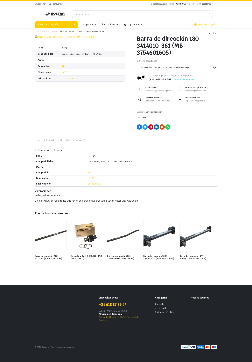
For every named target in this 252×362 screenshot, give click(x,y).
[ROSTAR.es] (55, 14)
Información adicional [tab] (48, 140)
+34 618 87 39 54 (182, 4)
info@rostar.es (205, 4)
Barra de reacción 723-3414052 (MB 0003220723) (120, 257)
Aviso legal (160, 308)
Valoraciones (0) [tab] (76, 140)
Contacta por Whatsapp (184, 79)
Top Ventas (134, 24)
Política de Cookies (164, 312)
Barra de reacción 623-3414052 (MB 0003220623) (48, 257)
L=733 (64, 72)
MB (63, 66)
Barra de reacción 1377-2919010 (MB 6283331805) (193, 257)
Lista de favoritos (56, 4)
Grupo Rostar (40, 4)
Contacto (159, 304)
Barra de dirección (49, 32)
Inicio (37, 32)
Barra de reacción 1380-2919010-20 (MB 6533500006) (158, 257)
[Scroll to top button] (245, 355)
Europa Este (68, 78)
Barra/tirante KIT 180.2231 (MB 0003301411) (86, 257)
